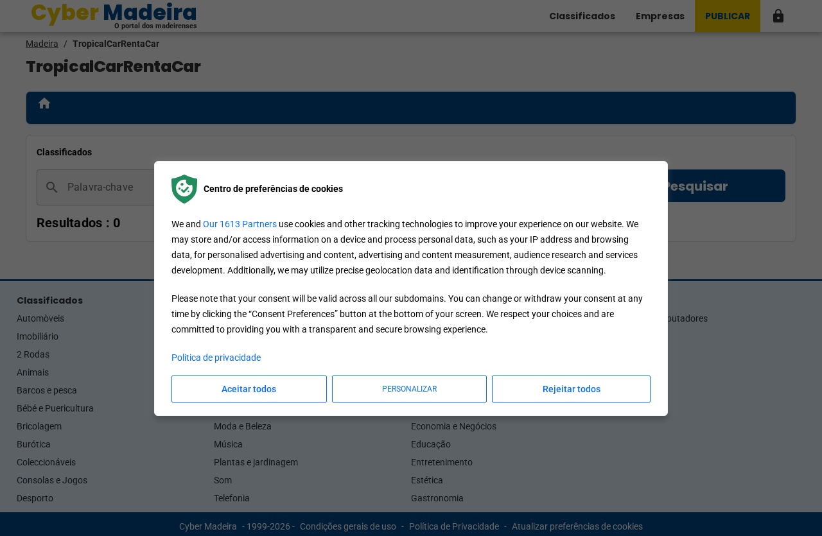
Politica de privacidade (216, 357)
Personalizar (409, 389)
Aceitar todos (249, 389)
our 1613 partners (240, 224)
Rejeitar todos (571, 389)
